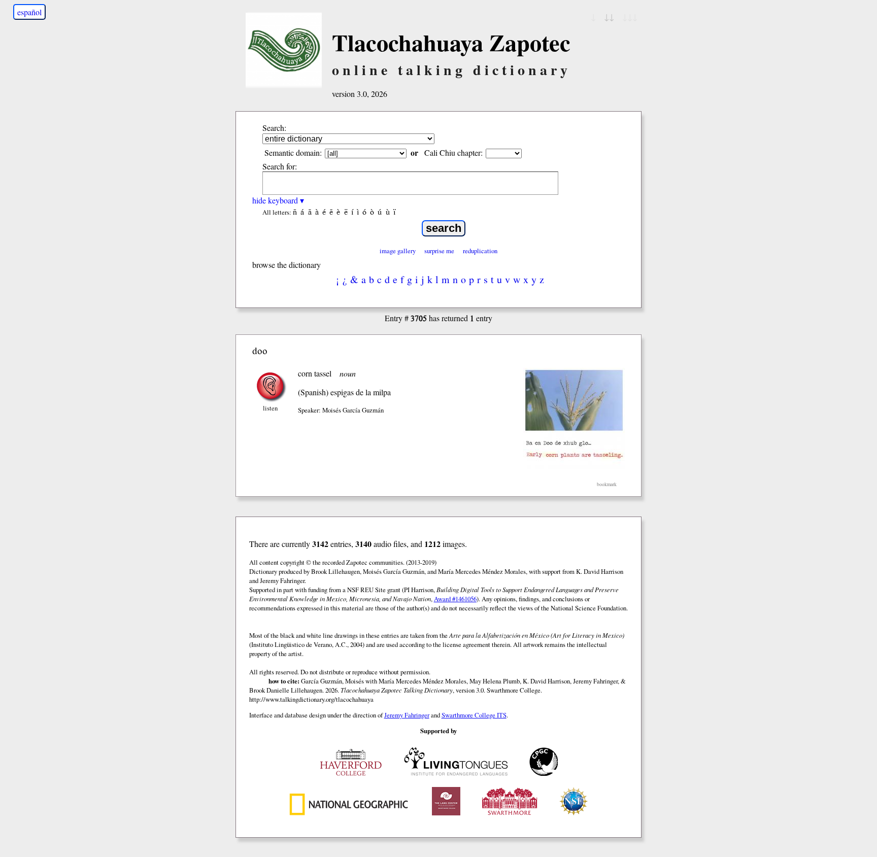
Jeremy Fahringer (406, 714)
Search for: (279, 166)
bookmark (607, 484)
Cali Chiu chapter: (453, 152)
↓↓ (609, 16)
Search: (274, 127)
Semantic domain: (293, 152)
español (29, 12)
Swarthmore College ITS (474, 714)
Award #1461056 (455, 598)
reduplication (480, 250)
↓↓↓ (629, 16)
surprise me (439, 250)
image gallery (398, 250)
